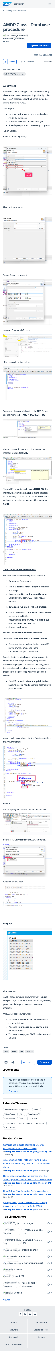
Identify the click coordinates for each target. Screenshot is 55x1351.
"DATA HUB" (40, 1123)
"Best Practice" (9, 1119)
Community (19, 4)
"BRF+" (22, 1119)
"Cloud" (33, 1119)
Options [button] (28, 50)
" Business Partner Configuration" (16, 1110)
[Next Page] (29, 1132)
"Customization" (25, 1123)
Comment (13, 1091)
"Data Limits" (9, 1128)
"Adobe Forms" (9, 1114)
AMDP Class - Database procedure (26, 27)
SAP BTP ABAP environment (14, 74)
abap (6, 1051)
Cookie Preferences (13, 1344)
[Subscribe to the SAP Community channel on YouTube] (30, 1314)
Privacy (14, 1322)
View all (6, 1300)
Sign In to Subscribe (39, 46)
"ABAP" (36, 1110)
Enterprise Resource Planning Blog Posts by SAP (28, 1152)
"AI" (21, 1114)
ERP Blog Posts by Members (16, 11)
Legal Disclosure (41, 1330)
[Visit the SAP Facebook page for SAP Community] (20, 1314)
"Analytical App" (33, 1114)
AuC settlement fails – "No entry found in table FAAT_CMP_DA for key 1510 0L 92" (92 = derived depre (26, 1163)
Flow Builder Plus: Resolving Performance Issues (26, 1191)
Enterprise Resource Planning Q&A (21, 1171)
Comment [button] (45, 1062)
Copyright (13, 1330)
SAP (21, 1051)
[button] (5, 61)
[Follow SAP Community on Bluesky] (25, 1314)
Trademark (13, 1337)
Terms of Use (41, 1322)
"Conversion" (9, 1123)
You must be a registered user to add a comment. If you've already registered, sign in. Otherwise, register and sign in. (27, 1083)
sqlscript (30, 1051)
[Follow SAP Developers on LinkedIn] (35, 1314)
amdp (14, 1051)
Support (41, 1337)
